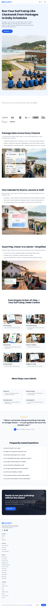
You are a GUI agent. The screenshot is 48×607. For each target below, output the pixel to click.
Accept (43, 604)
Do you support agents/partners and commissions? (15, 468)
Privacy (3, 597)
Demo (3, 589)
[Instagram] (2, 530)
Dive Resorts (4, 570)
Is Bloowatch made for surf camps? (11, 448)
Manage (3, 535)
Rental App (4, 547)
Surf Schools (4, 558)
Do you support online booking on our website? (14, 461)
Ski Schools (4, 568)
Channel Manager (5, 551)
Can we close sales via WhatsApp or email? (13, 465)
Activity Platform (5, 545)
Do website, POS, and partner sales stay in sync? (15, 451)
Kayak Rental (4, 574)
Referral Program (5, 591)
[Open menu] (45, 2)
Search (3, 593)
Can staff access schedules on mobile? (12, 472)
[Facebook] (4, 530)
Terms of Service (5, 595)
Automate (4, 539)
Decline (37, 604)
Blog (3, 587)
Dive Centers (4, 556)
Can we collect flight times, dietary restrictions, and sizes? (17, 458)
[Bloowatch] (7, 2)
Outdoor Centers (5, 566)
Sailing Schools (5, 562)
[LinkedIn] (7, 530)
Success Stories (5, 585)
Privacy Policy (29, 604)
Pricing (3, 583)
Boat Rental (4, 578)
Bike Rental (4, 576)
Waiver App (4, 549)
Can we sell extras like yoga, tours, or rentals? (14, 455)
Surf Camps (4, 572)
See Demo (6, 31)
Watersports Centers (6, 564)
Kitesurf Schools (5, 560)
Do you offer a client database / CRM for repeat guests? (16, 478)
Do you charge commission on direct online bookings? (16, 475)
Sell (2, 537)
